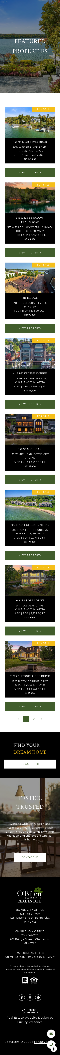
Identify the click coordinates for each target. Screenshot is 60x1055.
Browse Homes (30, 764)
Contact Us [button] (30, 857)
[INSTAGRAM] (30, 997)
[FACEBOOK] (22, 997)
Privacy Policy (45, 1042)
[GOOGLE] (38, 997)
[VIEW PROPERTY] (30, 169)
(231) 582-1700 (30, 913)
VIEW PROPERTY (30, 172)
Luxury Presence (30, 1022)
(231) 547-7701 (30, 935)
